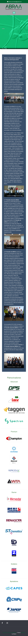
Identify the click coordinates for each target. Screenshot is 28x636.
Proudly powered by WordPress (10, 632)
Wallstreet (23, 632)
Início (3, 48)
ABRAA (6, 48)
